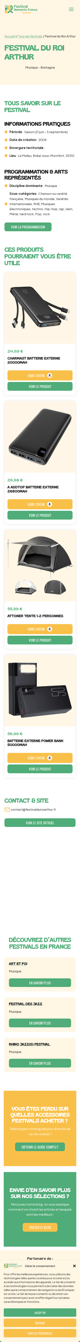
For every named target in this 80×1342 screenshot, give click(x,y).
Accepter (40, 1313)
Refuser (40, 1323)
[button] (74, 1266)
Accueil (9, 36)
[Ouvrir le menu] (71, 9)
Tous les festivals (30, 36)
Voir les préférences (40, 1333)
